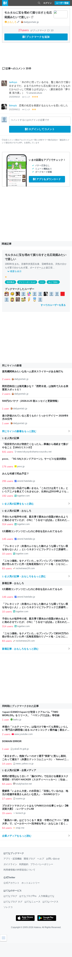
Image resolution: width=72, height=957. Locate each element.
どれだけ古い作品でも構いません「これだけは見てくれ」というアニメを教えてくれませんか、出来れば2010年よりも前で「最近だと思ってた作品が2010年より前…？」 (35, 491)
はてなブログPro (27, 896)
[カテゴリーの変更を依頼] (18, 22)
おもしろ (11, 22)
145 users (7, 539)
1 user (5, 408)
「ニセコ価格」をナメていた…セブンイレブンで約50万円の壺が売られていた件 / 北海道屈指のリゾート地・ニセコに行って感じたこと (35, 564)
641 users (7, 451)
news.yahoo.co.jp (24, 763)
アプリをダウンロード (48, 179)
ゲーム (40, 267)
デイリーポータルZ (27, 282)
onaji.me (20, 827)
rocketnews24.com (25, 568)
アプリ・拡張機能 (12, 858)
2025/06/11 (14, 109)
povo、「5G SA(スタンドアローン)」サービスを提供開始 (34, 459)
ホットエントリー (30, 883)
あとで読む (53, 282)
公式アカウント (11, 883)
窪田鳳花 (10, 282)
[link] (7, 294)
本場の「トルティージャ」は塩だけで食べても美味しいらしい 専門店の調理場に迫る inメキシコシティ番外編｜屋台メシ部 (35, 730)
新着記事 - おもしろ (13, 583)
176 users (7, 466)
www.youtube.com (23, 734)
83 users (7, 568)
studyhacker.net (24, 783)
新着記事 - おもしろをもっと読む (20, 648)
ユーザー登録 (62, 3)
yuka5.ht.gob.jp (21, 749)
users (24, 30)
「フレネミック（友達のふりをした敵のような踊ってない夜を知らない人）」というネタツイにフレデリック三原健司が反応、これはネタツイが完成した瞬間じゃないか (35, 549)
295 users (7, 481)
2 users (6, 379)
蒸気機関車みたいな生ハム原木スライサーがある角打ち (32, 371)
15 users (7, 813)
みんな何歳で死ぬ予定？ (15, 473)
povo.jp (20, 466)
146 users (7, 596)
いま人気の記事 (10, 438)
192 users (7, 495)
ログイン (47, 3)
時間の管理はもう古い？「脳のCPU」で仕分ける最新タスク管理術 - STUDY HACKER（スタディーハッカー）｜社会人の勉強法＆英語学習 (35, 779)
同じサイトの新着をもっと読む (19, 431)
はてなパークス (50, 901)
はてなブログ (10, 896)
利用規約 (23, 864)
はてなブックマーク (13, 853)
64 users (7, 783)
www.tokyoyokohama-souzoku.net (34, 451)
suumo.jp (20, 798)
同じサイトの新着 (12, 365)
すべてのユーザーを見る (53, 305)
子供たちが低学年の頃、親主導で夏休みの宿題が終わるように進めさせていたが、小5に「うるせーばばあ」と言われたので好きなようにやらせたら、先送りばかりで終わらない (36, 520)
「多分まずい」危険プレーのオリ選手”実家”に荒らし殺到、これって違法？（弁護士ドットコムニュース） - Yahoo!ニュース (35, 759)
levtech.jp (21, 813)
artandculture (35, 93)
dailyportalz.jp (31, 22)
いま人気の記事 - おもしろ (16, 510)
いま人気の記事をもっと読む (18, 503)
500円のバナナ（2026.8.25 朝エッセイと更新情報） (31, 401)
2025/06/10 (14, 97)
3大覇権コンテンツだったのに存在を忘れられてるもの (32, 531)
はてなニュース (32, 901)
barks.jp (17, 719)
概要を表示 (15, 271)
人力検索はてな (46, 896)
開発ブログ (29, 858)
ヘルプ (40, 858)
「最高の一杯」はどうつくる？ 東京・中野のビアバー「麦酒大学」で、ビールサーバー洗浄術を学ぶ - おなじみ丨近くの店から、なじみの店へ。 (35, 823)
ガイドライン (10, 864)
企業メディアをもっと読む (16, 835)
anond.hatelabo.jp (26, 481)
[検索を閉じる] (39, 3)
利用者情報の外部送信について (19, 869)
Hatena (37, 927)
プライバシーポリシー (41, 864)
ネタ (42, 282)
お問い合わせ (53, 858)
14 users (7, 763)
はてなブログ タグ (12, 901)
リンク (27, 97)
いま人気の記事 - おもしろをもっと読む (24, 576)
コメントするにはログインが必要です (30, 120)
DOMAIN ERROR (11, 741)
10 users (7, 553)
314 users (7, 524)
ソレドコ (8, 907)
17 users (7, 798)
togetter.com (23, 495)
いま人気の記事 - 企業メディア (19, 770)
